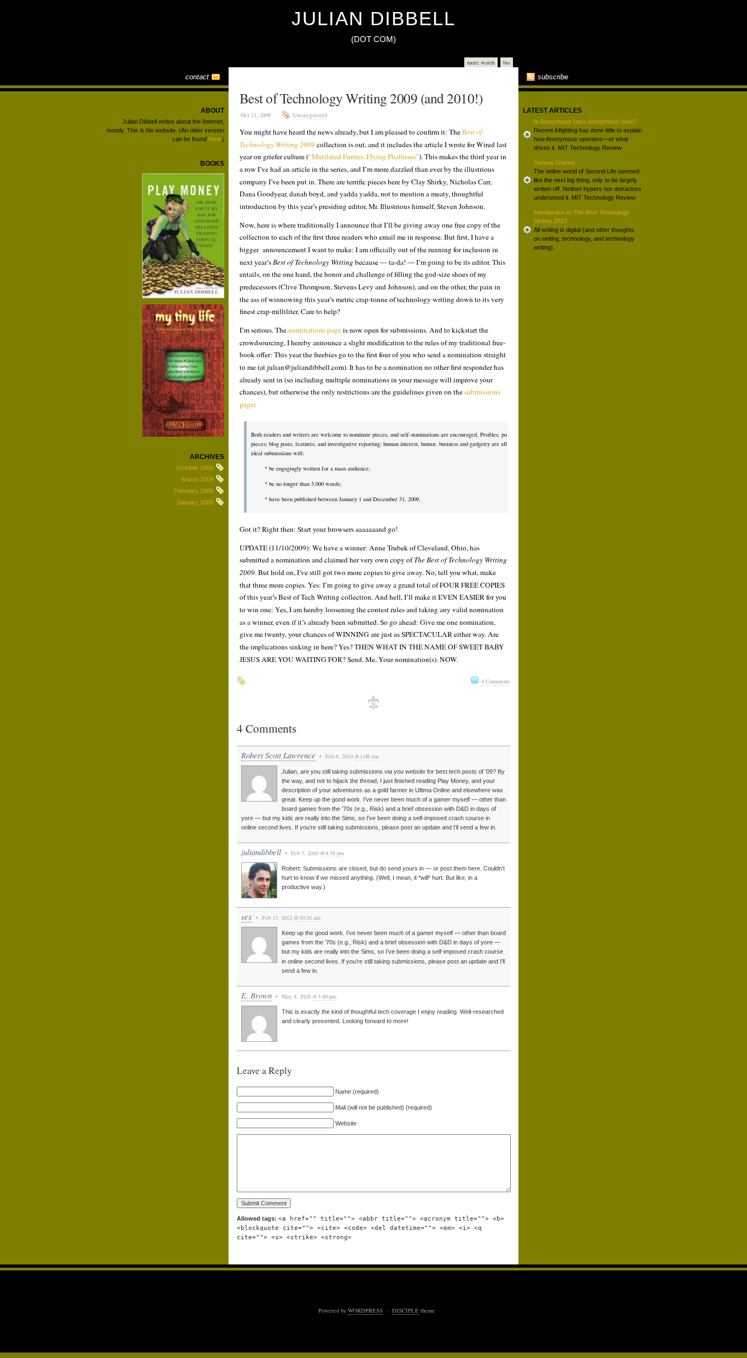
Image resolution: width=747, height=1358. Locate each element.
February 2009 (193, 491)
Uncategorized (310, 115)
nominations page (314, 330)
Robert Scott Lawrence (278, 755)
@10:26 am (307, 917)
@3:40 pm (324, 996)
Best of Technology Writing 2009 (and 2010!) (361, 98)
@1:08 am (366, 756)
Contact (197, 77)
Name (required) (357, 1091)
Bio (506, 62)
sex (246, 916)
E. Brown (256, 995)
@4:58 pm (332, 853)
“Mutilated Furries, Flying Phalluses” (363, 156)
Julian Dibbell (373, 18)
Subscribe (553, 77)
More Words (481, 62)
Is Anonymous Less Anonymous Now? (585, 121)
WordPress (365, 1310)
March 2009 (197, 479)
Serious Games (554, 162)
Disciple (405, 1310)
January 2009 (195, 502)
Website (346, 1123)
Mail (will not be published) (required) (383, 1107)
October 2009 (195, 468)
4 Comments (495, 681)
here (214, 139)
